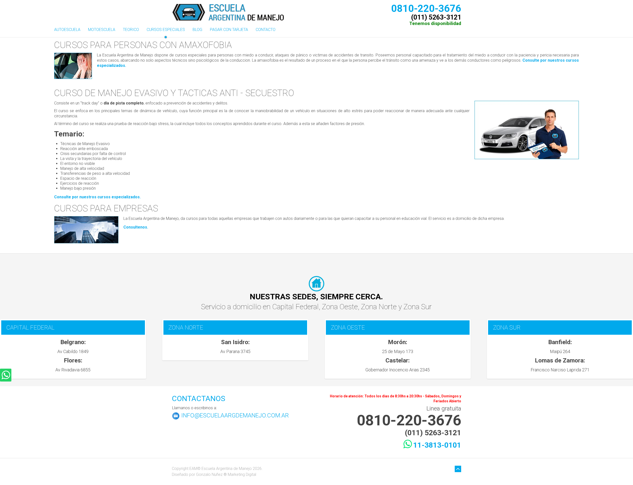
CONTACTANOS (198, 398)
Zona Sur (418, 306)
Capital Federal (295, 306)
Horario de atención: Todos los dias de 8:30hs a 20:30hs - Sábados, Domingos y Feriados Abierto (395, 398)
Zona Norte (379, 306)
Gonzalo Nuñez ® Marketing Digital (226, 474)
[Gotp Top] (458, 469)
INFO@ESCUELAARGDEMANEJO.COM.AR (235, 415)
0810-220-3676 (426, 7)
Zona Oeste (340, 306)
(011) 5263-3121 (436, 16)
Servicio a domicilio (232, 306)
